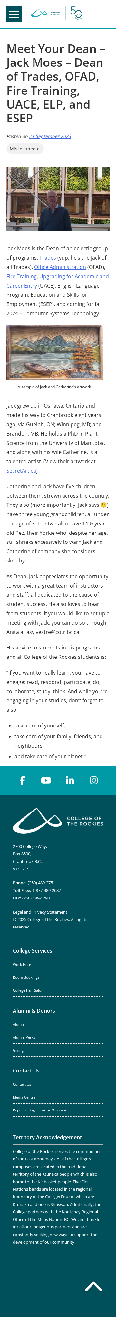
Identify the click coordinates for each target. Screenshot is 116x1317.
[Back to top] (93, 1288)
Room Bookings (26, 977)
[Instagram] (94, 781)
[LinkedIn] (70, 781)
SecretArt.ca (21, 470)
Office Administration (60, 267)
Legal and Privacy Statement (40, 912)
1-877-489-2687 (46, 890)
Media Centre (24, 1097)
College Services (32, 950)
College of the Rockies (56, 14)
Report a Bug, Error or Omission (40, 1110)
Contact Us (26, 1070)
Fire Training (21, 276)
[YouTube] (46, 781)
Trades (47, 257)
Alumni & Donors (34, 1010)
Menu (14, 14)
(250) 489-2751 (41, 883)
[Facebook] (22, 781)
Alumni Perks (24, 1037)
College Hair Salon (28, 990)
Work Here (22, 964)
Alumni (19, 1024)
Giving (18, 1050)
